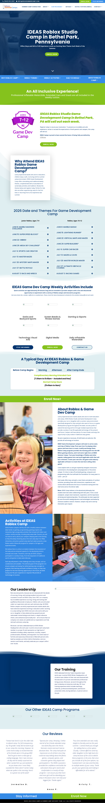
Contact (97, 7)
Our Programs (56, 7)
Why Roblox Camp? (9, 78)
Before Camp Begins (23, 370)
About (45, 7)
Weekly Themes (30, 78)
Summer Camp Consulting (31, 7)
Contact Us (82, 347)
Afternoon (57, 370)
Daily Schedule (72, 78)
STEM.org (43, 137)
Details (68, 7)
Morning (42, 370)
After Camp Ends (75, 370)
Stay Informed (98, 1)
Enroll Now (85, 1)
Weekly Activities (51, 78)
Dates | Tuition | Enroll (83, 7)
